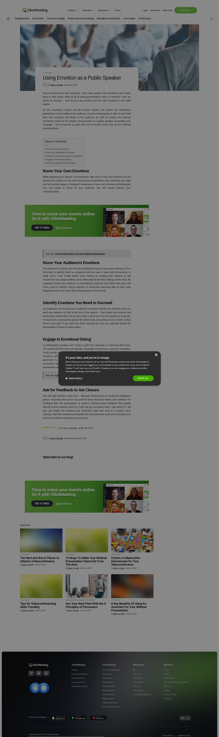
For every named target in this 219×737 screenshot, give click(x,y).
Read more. (95, 371)
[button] (73, 378)
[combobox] (156, 355)
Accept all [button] (143, 378)
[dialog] (109, 368)
